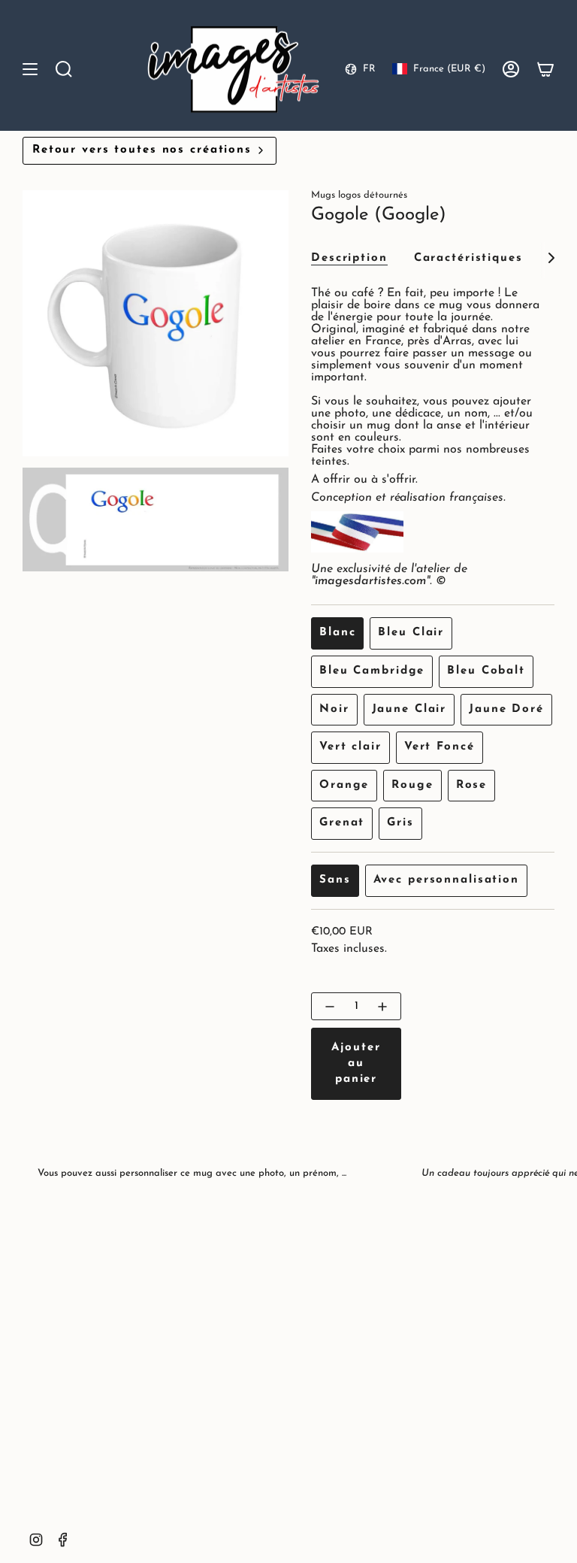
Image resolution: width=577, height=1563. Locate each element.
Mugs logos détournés (359, 195)
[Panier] (545, 70)
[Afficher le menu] (30, 70)
